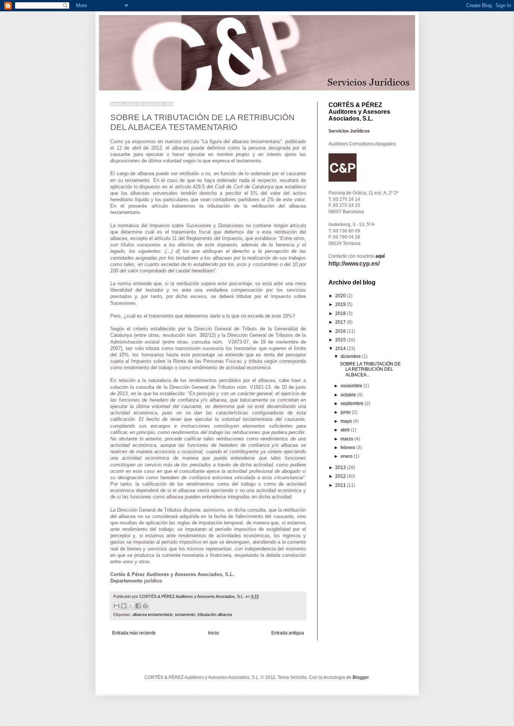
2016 (341, 331)
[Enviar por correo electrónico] (116, 606)
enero (347, 456)
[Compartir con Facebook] (138, 606)
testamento (185, 614)
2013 (341, 467)
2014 (341, 348)
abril (346, 430)
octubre (349, 394)
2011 (341, 485)
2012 (341, 476)
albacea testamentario (152, 614)
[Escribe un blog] (124, 606)
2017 (341, 322)
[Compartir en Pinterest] (145, 606)
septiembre (353, 403)
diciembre (351, 356)
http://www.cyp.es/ (354, 263)
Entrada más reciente (134, 633)
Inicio (213, 633)
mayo (347, 421)
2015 (341, 339)
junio (346, 412)
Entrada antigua (287, 633)
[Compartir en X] (131, 606)
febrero (348, 447)
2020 (341, 295)
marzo (347, 439)
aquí (380, 256)
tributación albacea (215, 614)
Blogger (360, 677)
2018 (341, 313)
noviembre (352, 385)
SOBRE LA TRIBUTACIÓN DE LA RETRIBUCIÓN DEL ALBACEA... (370, 369)
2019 (341, 304)
